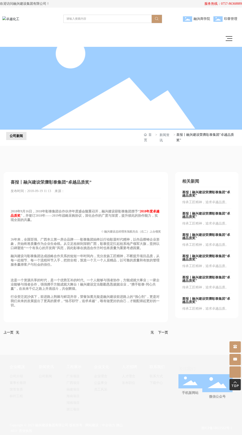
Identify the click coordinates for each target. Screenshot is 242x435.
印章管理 (230, 19)
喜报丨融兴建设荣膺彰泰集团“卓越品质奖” (206, 193)
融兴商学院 (202, 19)
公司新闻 (16, 136)
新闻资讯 (164, 137)
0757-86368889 (231, 3)
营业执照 (25, 431)
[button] (115, 124)
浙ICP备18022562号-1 (216, 428)
